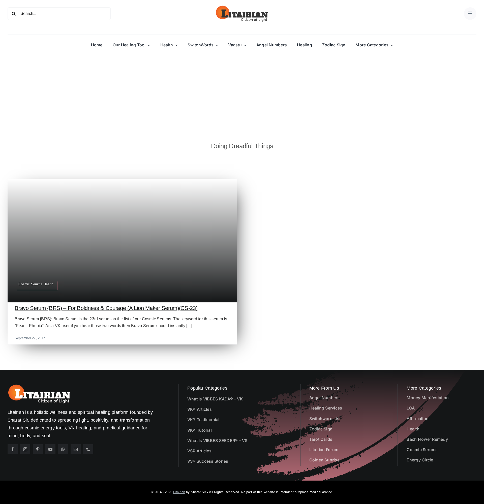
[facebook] (13, 449)
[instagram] (25, 449)
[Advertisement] (242, 93)
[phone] (88, 449)
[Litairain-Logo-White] (39, 386)
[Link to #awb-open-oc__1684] (470, 13)
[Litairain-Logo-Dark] (242, 7)
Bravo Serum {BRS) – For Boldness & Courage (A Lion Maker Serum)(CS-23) (106, 308)
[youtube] (50, 449)
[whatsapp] (63, 449)
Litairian (179, 492)
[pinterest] (38, 449)
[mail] (76, 449)
